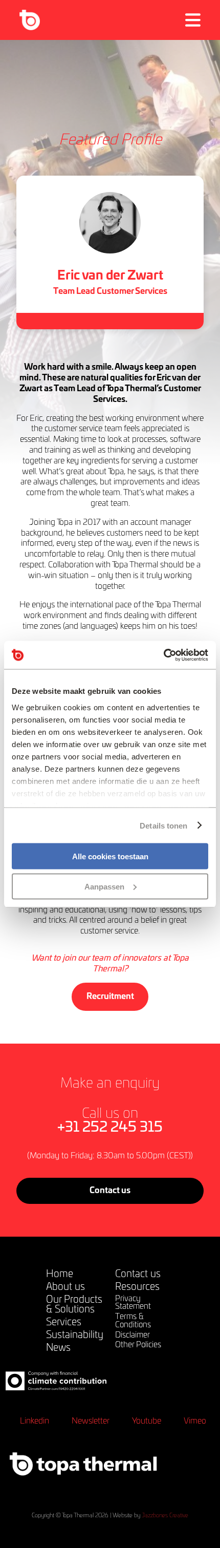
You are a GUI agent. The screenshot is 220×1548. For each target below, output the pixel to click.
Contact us (110, 1190)
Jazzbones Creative (165, 1515)
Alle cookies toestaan (110, 856)
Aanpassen (104, 886)
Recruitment (110, 996)
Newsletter (90, 1421)
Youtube (146, 1421)
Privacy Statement (133, 1302)
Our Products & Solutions (74, 1304)
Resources (137, 1287)
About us (65, 1287)
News (58, 1348)
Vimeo (195, 1421)
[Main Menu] (193, 20)
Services (63, 1322)
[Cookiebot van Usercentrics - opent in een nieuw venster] (163, 655)
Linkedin (34, 1421)
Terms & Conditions (133, 1320)
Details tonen (163, 825)
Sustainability (74, 1335)
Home (59, 1274)
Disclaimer (132, 1335)
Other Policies (138, 1345)
